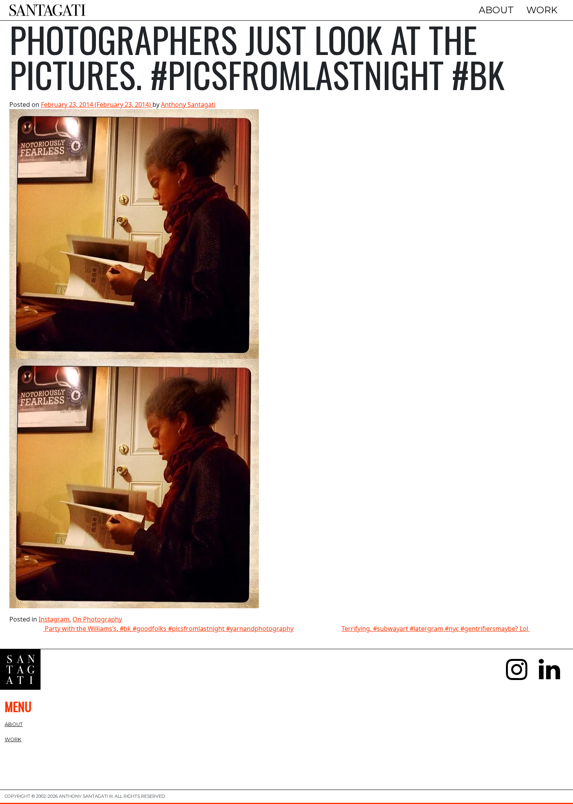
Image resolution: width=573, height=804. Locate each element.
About (496, 10)
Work (541, 10)
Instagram (54, 619)
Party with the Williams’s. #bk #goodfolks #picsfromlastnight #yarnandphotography (168, 628)
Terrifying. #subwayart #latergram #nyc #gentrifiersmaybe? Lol (435, 628)
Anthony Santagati (188, 104)
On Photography (97, 619)
